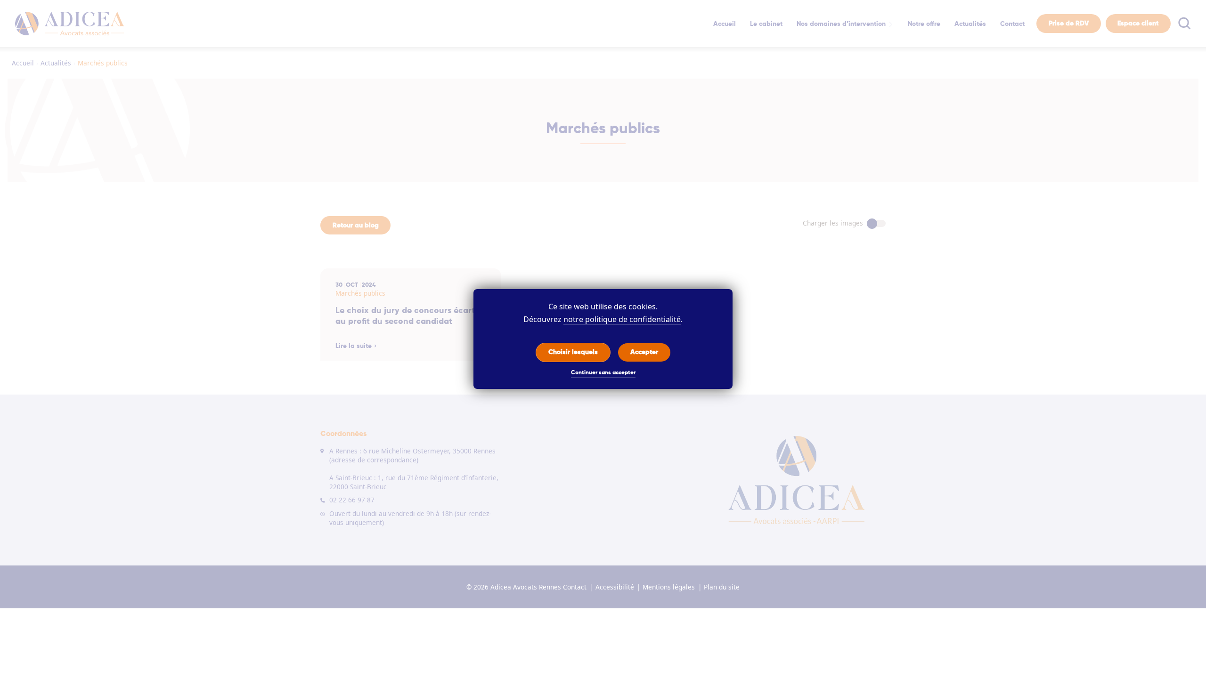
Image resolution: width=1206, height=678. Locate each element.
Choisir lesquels (573, 351)
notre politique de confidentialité (622, 319)
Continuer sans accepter (603, 373)
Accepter (644, 351)
